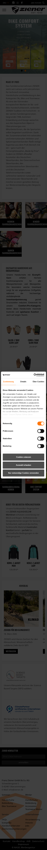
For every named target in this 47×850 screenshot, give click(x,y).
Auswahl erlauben (23, 465)
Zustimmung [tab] (8, 382)
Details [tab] (23, 382)
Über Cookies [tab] (38, 382)
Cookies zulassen (23, 457)
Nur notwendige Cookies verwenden (23, 473)
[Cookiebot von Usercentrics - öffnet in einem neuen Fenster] (33, 375)
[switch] (40, 431)
